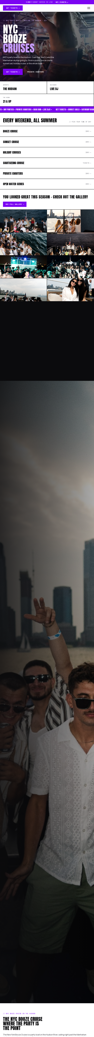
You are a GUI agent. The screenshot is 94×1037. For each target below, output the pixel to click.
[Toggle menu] (88, 8)
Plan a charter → (14, 350)
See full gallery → (15, 204)
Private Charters (35, 72)
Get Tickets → (12, 8)
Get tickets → (62, 2)
